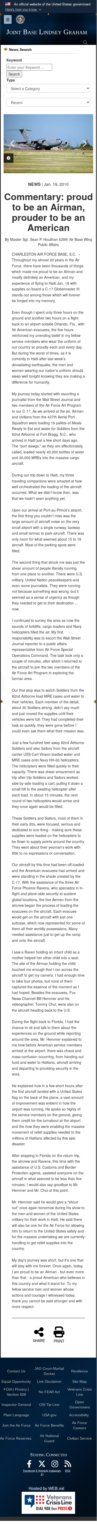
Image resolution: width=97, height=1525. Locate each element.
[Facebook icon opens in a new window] (29, 1465)
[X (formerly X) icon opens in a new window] (42, 1465)
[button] (23, 9)
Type (10, 80)
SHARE (39, 1340)
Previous (12, 143)
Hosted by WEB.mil (46, 1488)
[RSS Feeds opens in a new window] (67, 1465)
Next (84, 143)
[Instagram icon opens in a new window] (54, 1465)
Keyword (14, 60)
